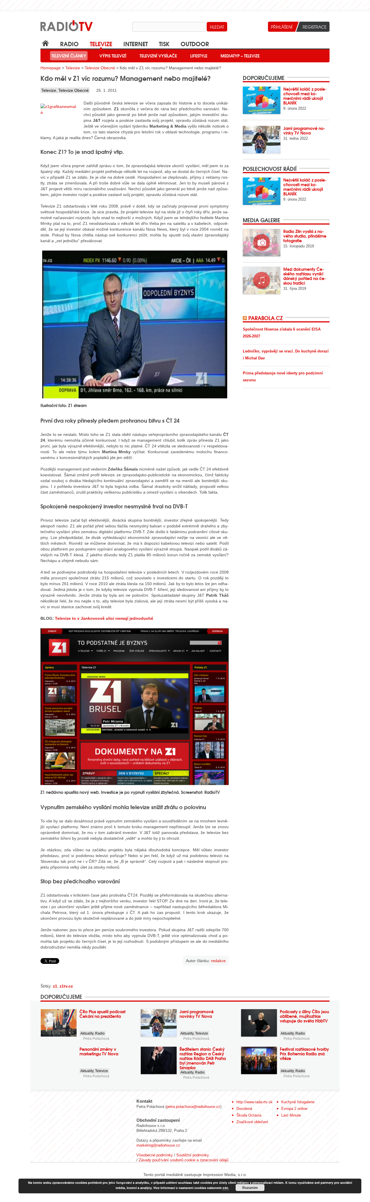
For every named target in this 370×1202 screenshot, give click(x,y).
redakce (218, 960)
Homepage (50, 68)
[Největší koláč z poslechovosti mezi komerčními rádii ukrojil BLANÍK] (261, 100)
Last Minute (291, 1115)
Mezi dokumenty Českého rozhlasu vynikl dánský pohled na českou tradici (304, 276)
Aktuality (86, 1033)
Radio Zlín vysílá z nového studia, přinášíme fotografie (304, 236)
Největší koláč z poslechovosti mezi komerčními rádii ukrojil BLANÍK (305, 96)
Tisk (164, 43)
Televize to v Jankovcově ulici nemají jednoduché (104, 618)
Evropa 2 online (294, 1108)
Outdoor (195, 43)
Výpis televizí (112, 56)
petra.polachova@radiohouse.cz (193, 1106)
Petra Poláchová (96, 1039)
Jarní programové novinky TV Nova (304, 130)
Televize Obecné (100, 68)
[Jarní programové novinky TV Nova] (261, 139)
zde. (226, 1188)
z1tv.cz (66, 986)
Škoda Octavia (248, 1115)
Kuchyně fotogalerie (297, 1102)
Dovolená (244, 1108)
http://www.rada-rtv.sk (254, 1102)
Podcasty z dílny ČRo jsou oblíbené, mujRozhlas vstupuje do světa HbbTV (304, 1016)
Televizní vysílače (158, 56)
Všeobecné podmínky (154, 1155)
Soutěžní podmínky (192, 1155)
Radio (69, 43)
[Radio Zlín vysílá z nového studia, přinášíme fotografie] (261, 242)
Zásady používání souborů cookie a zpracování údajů (183, 1160)
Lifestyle (198, 56)
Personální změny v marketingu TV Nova (98, 1051)
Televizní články (68, 56)
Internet (135, 43)
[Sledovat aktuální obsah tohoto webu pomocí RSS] (245, 318)
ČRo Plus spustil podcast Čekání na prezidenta (102, 1013)
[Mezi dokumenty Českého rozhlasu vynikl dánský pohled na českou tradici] (261, 280)
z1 (55, 986)
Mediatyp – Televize (240, 56)
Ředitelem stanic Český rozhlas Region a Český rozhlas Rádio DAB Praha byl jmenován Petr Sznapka (203, 1058)
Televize (101, 43)
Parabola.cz (265, 318)
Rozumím (250, 1187)
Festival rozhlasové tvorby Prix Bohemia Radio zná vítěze (304, 1053)
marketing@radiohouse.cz (158, 1145)
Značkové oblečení (252, 1122)
